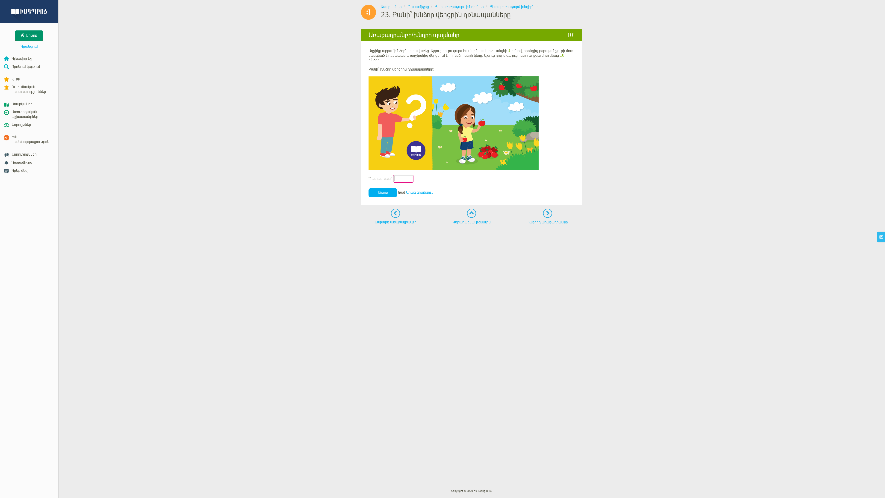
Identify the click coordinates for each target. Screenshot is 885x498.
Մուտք (383, 193)
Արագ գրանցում (420, 192)
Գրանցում (29, 46)
